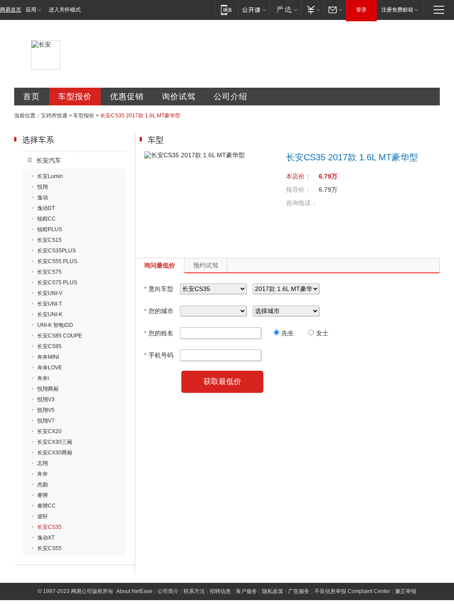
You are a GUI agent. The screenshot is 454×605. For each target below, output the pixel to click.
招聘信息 (220, 591)
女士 (322, 333)
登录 (361, 10)
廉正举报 (405, 591)
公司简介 (168, 591)
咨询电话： (301, 202)
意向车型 (158, 288)
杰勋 (42, 484)
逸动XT (46, 538)
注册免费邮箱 (397, 10)
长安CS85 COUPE (59, 336)
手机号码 (158, 355)
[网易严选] (285, 9)
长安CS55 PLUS (57, 261)
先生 (288, 333)
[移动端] (226, 9)
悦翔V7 (46, 421)
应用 (31, 10)
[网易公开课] (254, 9)
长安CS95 (49, 346)
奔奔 (42, 474)
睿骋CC (46, 506)
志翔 (42, 463)
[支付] (312, 9)
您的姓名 (158, 333)
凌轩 (42, 516)
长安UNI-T (49, 304)
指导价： (298, 189)
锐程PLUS (49, 229)
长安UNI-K (50, 314)
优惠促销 (127, 96)
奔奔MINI (48, 357)
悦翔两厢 (48, 389)
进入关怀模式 (65, 10)
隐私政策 (272, 591)
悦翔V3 (46, 399)
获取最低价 (222, 381)
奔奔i (43, 378)
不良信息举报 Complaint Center (352, 591)
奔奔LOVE (49, 368)
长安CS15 (49, 240)
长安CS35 (49, 527)
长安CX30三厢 (54, 442)
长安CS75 (49, 272)
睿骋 (42, 495)
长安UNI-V (50, 293)
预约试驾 (205, 265)
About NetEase (134, 591)
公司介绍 (230, 96)
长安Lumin (50, 176)
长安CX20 (49, 431)
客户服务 (246, 591)
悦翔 (42, 187)
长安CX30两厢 (54, 453)
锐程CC (46, 219)
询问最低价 (159, 265)
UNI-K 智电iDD (55, 325)
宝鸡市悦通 (54, 115)
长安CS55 (49, 548)
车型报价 (75, 96)
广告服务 (298, 591)
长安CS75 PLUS (57, 282)
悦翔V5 (46, 410)
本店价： (298, 176)
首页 (31, 96)
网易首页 (10, 10)
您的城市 (158, 310)
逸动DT (46, 208)
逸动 (42, 197)
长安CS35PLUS (56, 251)
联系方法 (194, 591)
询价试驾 (179, 96)
